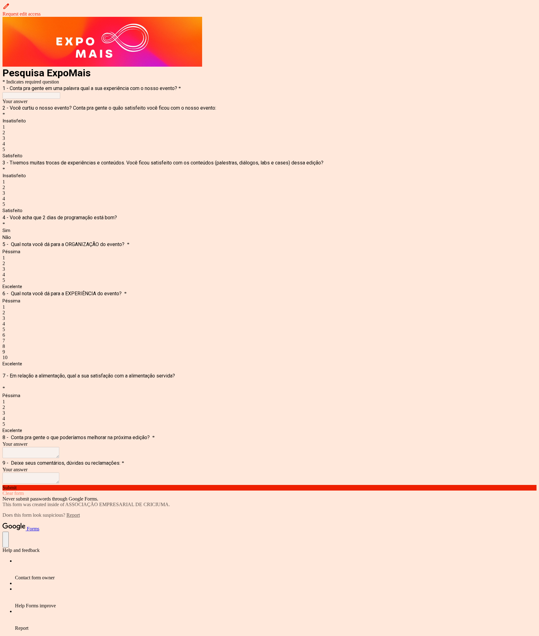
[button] (269, 9)
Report (73, 515)
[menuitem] (276, 569)
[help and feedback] (5, 540)
